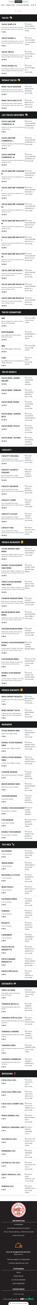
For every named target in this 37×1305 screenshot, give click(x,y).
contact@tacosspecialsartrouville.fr (18, 1228)
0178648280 (18, 1224)
